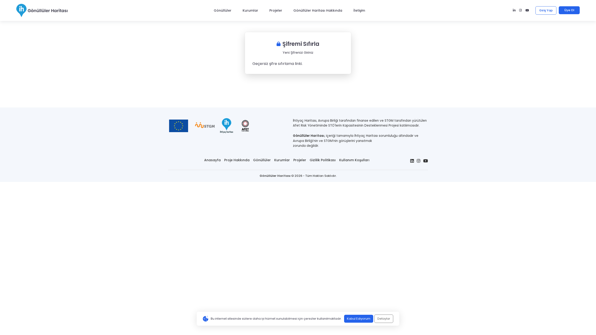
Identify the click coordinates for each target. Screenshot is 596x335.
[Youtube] (527, 10)
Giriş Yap (546, 10)
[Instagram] (520, 10)
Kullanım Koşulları (354, 160)
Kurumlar (250, 10)
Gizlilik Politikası (323, 160)
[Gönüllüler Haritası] (42, 10)
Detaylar (383, 318)
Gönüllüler (222, 10)
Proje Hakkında (237, 160)
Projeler (275, 10)
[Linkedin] (514, 10)
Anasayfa (212, 160)
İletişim (359, 10)
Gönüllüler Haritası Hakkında (317, 10)
